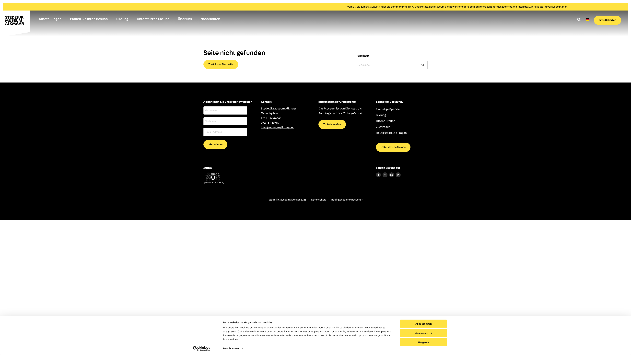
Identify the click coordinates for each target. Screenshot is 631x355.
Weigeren (423, 342)
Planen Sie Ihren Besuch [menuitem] (89, 19)
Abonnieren (215, 144)
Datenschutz (318, 200)
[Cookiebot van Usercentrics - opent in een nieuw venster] (201, 348)
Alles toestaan (423, 323)
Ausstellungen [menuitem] (50, 19)
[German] (587, 19)
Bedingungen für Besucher (346, 200)
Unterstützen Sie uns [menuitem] (153, 19)
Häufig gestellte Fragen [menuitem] (391, 132)
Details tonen (231, 348)
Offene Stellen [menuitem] (385, 121)
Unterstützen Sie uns (393, 147)
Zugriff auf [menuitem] (383, 127)
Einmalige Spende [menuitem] (388, 109)
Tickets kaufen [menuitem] (332, 124)
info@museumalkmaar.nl (277, 127)
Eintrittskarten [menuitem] (607, 20)
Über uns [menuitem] (185, 19)
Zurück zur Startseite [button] (221, 64)
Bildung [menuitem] (122, 19)
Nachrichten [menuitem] (210, 19)
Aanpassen (421, 332)
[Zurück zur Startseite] (16, 22)
